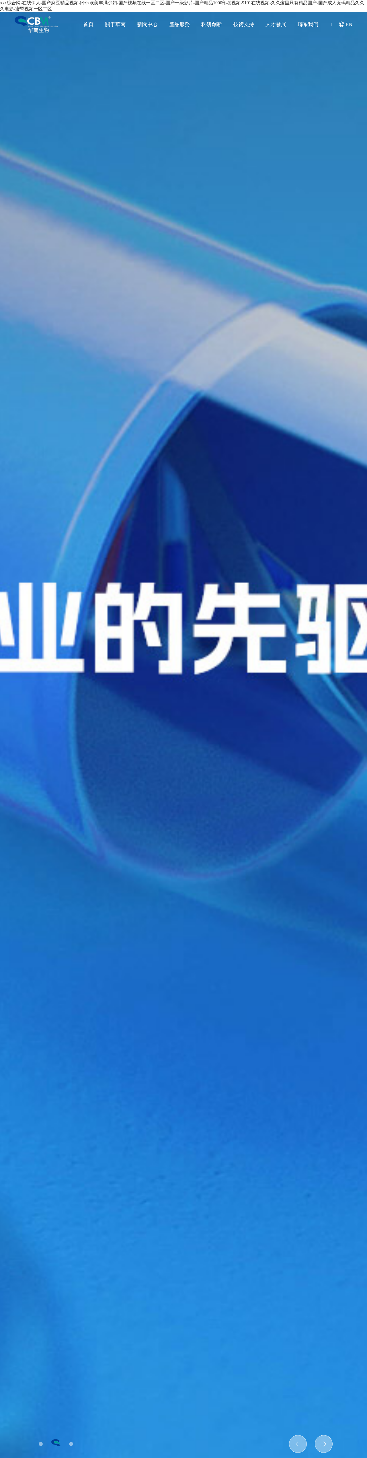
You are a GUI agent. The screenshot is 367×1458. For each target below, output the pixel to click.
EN (348, 24)
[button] (324, 1444)
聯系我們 (308, 24)
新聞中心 (147, 24)
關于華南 (115, 24)
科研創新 (211, 24)
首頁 (88, 24)
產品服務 (179, 24)
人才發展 (276, 24)
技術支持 (243, 24)
